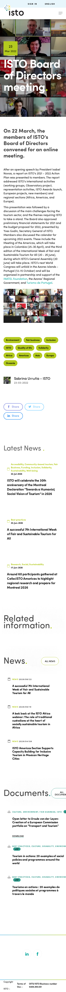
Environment (12, 340)
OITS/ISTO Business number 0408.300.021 (43, 985)
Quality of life (25, 347)
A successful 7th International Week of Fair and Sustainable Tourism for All (30, 689)
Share (15, 407)
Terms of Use (21, 985)
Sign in (32, 3)
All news (50, 661)
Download (18, 836)
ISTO (8, 347)
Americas (24, 355)
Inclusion (51, 340)
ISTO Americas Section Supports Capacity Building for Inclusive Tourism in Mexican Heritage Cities (32, 753)
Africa (9, 355)
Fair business (33, 340)
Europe (50, 355)
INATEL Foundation (15, 279)
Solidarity (44, 347)
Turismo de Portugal (39, 283)
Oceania (10, 363)
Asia (37, 355)
